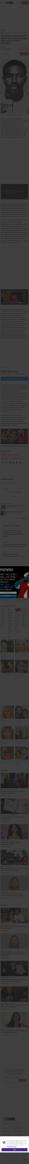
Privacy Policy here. (12, 1146)
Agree (14, 1149)
